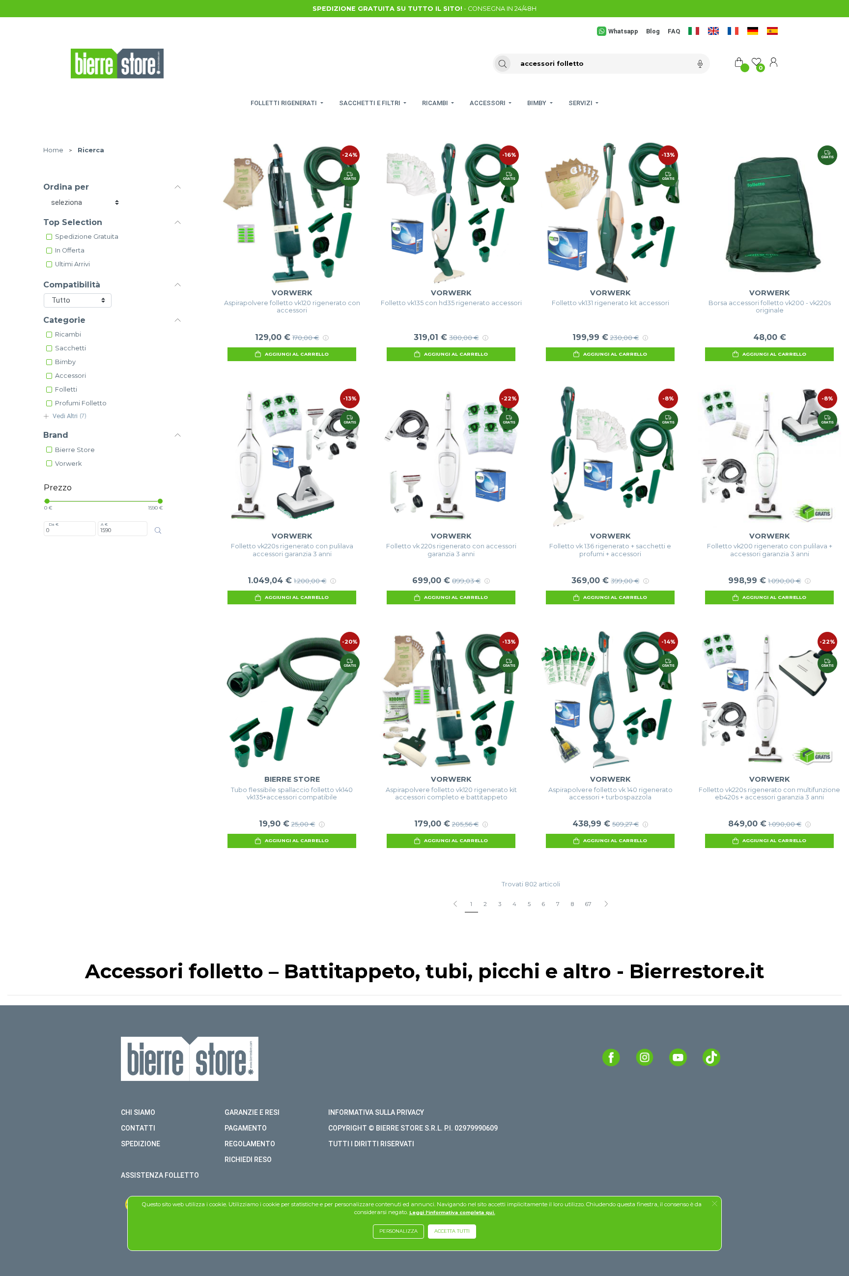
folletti (66, 389)
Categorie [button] (64, 320)
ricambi (68, 334)
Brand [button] (55, 435)
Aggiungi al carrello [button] (297, 354)
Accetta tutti (452, 1231)
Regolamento (250, 1144)
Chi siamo (138, 1112)
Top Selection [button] (72, 222)
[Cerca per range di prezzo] (157, 530)
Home (53, 150)
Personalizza (398, 1231)
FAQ (674, 31)
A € (104, 524)
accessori (70, 375)
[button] (714, 1204)
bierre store (75, 450)
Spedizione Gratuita (86, 236)
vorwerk (68, 463)
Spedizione (140, 1144)
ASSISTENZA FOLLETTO (160, 1175)
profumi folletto (81, 403)
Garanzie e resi (252, 1112)
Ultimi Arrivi (72, 264)
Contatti (138, 1128)
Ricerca (91, 150)
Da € (53, 524)
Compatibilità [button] (71, 284)
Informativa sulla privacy (376, 1112)
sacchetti (70, 348)
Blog (653, 31)
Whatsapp (623, 31)
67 (588, 904)
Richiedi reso (248, 1159)
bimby (65, 362)
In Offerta (70, 250)
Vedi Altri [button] (69, 416)
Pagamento (246, 1128)
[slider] (46, 501)
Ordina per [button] (66, 187)
